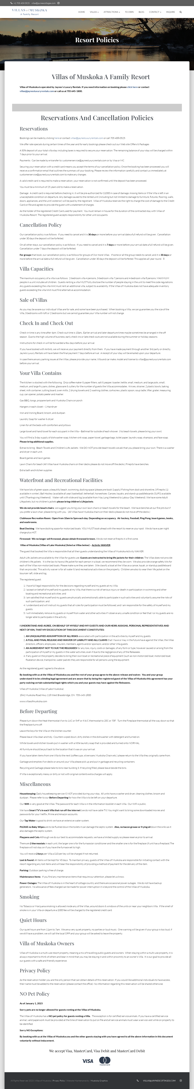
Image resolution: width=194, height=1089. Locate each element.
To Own (129, 12)
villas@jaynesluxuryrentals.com (37, 91)
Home (81, 12)
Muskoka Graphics (99, 1080)
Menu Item (58, 3)
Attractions (111, 12)
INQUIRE (170, 12)
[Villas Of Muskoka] (29, 12)
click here (132, 87)
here (56, 138)
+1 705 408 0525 (22, 3)
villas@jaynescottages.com (43, 3)
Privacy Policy (59, 1080)
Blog (141, 12)
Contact (154, 12)
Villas (93, 12)
